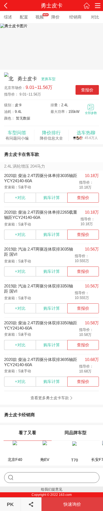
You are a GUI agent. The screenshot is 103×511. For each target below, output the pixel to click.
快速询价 (72, 504)
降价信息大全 (51, 135)
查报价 (87, 90)
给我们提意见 (51, 489)
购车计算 (51, 197)
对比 (95, 17)
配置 (24, 17)
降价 (55, 17)
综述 (8, 17)
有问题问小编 (17, 135)
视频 (39, 17)
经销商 (75, 17)
